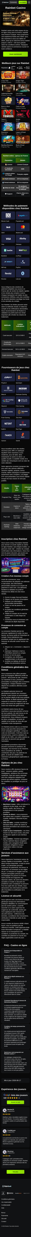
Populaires (4, 67)
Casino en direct (13, 67)
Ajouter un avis (15, 1102)
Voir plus (15, 1171)
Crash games (21, 67)
